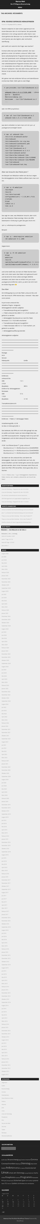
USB (18, 1183)
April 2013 (4, 1052)
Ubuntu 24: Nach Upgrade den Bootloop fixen (19, 522)
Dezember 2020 (6, 767)
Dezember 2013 (6, 1030)
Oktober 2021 (5, 735)
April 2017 (4, 905)
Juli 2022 (4, 707)
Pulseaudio (35, 1177)
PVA (3, 1120)
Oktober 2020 (5, 773)
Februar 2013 (5, 1059)
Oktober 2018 (5, 848)
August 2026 (5, 553)
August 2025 (5, 591)
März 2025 (4, 607)
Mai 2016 (4, 939)
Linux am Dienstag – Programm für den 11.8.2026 (15, 501)
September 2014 (6, 1002)
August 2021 (5, 742)
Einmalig (15, 533)
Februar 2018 (5, 873)
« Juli (3, 1212)
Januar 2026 (5, 575)
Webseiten (4, 533)
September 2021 (6, 738)
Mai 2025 (4, 600)
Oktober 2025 (5, 585)
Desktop (18, 1164)
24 (2, 1206)
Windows (4, 1133)
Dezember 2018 (6, 842)
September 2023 (6, 663)
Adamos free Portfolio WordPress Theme (16, 1218)
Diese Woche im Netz (7, 1098)
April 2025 (4, 604)
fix (20, 1168)
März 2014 (4, 1021)
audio (3, 1160)
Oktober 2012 (5, 1071)
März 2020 (4, 795)
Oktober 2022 (5, 698)
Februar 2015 (5, 986)
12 (13, 1202)
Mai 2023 (4, 676)
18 (8, 1204)
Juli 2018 (4, 858)
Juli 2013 (4, 1043)
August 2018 (5, 855)
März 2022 (4, 720)
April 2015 (4, 980)
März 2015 (4, 983)
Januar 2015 (5, 990)
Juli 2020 (4, 782)
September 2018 (6, 851)
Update (14, 1183)
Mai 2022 (4, 713)
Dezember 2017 (6, 880)
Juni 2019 (4, 823)
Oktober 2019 (5, 811)
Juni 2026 (4, 560)
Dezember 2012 (6, 1065)
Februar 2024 (5, 647)
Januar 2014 (5, 1027)
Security (4, 1126)
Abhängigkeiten (24, 475)
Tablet (3, 1129)
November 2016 (6, 921)
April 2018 (4, 867)
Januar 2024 (5, 651)
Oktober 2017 (5, 886)
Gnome (28, 1168)
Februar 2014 (5, 1024)
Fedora (9, 475)
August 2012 (5, 1074)
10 (2, 1202)
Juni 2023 (4, 673)
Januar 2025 (5, 613)
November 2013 (6, 1033)
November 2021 (6, 732)
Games (23, 1168)
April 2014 (4, 1018)
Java (3, 1107)
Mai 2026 (4, 563)
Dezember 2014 (6, 993)
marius (19, 24)
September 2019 (6, 814)
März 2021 (4, 757)
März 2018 (4, 870)
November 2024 (6, 619)
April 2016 (4, 942)
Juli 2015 (4, 971)
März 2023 (4, 682)
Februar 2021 (5, 761)
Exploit (3, 1168)
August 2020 (5, 779)
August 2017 (5, 892)
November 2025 (6, 582)
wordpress (31, 1183)
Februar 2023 (5, 685)
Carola (23, 1160)
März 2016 (4, 946)
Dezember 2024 (6, 616)
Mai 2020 (4, 789)
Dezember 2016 (6, 917)
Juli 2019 (4, 820)
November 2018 (6, 845)
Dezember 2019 (6, 804)
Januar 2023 (5, 688)
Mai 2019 (4, 826)
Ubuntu (9, 1183)
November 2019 (6, 807)
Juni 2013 (4, 1046)
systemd (35, 1180)
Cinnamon (27, 1159)
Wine (26, 1183)
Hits (10, 533)
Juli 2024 (4, 632)
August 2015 (5, 968)
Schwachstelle (10, 1180)
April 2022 (4, 717)
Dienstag (25, 1163)
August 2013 (5, 1040)
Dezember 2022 (6, 691)
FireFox (17, 1168)
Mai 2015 (4, 977)
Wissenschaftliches (7, 1136)
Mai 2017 (4, 902)
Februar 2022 (5, 723)
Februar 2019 (5, 836)
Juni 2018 (4, 861)
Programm (26, 1177)
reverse (8, 477)
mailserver (31, 1173)
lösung (26, 1173)
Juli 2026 (4, 557)
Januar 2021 (5, 764)
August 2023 (5, 666)
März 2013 (4, 1055)
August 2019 (5, 817)
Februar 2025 (5, 610)
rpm (11, 477)
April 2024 (4, 641)
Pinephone (4, 1117)
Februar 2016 (5, 949)
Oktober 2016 (5, 924)
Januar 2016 (5, 952)
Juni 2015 (4, 974)
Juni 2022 (4, 710)
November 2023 (6, 657)
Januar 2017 (5, 914)
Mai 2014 (4, 1015)
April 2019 (4, 830)
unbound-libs (22, 477)
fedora (9, 1167)
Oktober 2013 (5, 1037)
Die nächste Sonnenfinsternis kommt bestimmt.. (15, 495)
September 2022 (6, 701)
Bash (6, 1159)
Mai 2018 (4, 864)
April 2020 (4, 792)
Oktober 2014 (5, 999)
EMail (32, 1164)
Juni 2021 (4, 748)
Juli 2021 (4, 745)
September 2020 (6, 776)
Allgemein (4, 1082)
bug (20, 1160)
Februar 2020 (5, 798)
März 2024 (4, 644)
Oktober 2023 (5, 660)
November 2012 (6, 1068)
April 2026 (4, 566)
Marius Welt (20, 1)
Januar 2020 (5, 801)
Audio (3, 1085)
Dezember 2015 (6, 955)
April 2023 (4, 679)
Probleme (17, 1177)
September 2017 (6, 889)
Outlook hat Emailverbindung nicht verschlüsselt (20, 509)
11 (8, 1202)
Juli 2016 (4, 933)
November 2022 (6, 695)
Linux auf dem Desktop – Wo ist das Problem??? (19, 516)
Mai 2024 (4, 638)
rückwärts (16, 477)
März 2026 (4, 569)
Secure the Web (6, 1123)
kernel (33, 1168)
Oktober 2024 (5, 622)
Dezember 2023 (6, 654)
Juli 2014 (4, 1008)
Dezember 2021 (6, 729)
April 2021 (4, 754)
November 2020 (6, 770)
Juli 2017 (4, 895)
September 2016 (6, 927)
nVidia (3, 1177)
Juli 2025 (4, 594)
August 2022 (5, 704)
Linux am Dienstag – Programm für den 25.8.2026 (15, 489)
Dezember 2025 (6, 578)
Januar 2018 (5, 877)
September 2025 (6, 588)
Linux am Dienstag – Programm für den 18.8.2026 (15, 492)
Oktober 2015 (5, 961)
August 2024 (5, 629)
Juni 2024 (4, 635)
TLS (6, 1183)
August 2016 (5, 930)
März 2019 (4, 833)
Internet (4, 1104)
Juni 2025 (4, 597)
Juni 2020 (4, 786)
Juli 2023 (4, 669)
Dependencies (33, 475)
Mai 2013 (4, 1049)
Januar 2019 (5, 839)
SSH (27, 1180)
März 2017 (4, 908)
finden (3, 477)
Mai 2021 (4, 751)
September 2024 (6, 626)
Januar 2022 (5, 726)
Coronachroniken (8, 1163)
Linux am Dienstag (7, 1114)
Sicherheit (17, 1180)
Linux (12, 475)
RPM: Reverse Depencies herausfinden (18, 22)
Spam (23, 1180)
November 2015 (6, 958)
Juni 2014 (4, 1011)
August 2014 (5, 1005)
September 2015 (6, 964)
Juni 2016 (4, 936)
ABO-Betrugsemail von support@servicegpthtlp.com (16, 498)
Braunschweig (5, 1089)
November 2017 (6, 883)
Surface (30, 1180)
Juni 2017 (4, 899)
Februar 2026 (5, 572)
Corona (4, 1092)
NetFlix (36, 1173)
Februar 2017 (5, 911)
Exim (35, 1164)
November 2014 (6, 996)
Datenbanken (5, 1095)
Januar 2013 (5, 1062)
